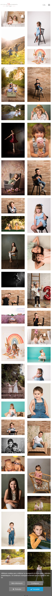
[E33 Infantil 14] (39, 215)
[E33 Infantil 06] (39, 84)
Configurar (35, 583)
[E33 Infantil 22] (39, 318)
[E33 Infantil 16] (13, 251)
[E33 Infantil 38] (13, 529)
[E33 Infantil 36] (13, 491)
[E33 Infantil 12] (39, 177)
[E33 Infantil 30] (13, 427)
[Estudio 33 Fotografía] (9, 5)
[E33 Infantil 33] (13, 445)
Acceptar (36, 589)
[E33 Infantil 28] (39, 400)
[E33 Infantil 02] (39, 28)
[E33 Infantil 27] (39, 373)
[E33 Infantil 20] (13, 297)
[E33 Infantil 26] (13, 381)
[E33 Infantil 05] (13, 84)
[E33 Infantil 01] (13, 19)
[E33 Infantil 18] (13, 279)
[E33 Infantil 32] (39, 438)
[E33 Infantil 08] (39, 112)
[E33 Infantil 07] (13, 112)
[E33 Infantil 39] (39, 531)
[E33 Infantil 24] (39, 336)
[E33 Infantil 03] (13, 46)
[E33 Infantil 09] (13, 140)
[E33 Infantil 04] (39, 56)
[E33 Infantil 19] (39, 290)
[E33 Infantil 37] (39, 504)
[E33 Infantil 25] (39, 354)
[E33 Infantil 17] (39, 252)
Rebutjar (17, 589)
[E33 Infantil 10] (39, 140)
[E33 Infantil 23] (13, 343)
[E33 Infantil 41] (39, 569)
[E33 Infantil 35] (39, 475)
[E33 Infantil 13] (13, 206)
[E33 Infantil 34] (13, 463)
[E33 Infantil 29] (13, 409)
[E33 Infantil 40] (13, 557)
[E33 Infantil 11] (13, 177)
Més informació (17, 583)
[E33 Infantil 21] (13, 316)
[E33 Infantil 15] (13, 223)
